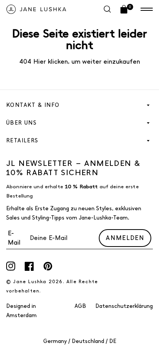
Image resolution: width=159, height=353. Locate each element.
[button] (146, 9)
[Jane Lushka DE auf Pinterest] (47, 266)
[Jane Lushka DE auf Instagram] (10, 266)
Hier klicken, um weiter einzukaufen (85, 61)
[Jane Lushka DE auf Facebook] (29, 266)
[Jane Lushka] (36, 9)
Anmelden (125, 238)
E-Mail (14, 238)
